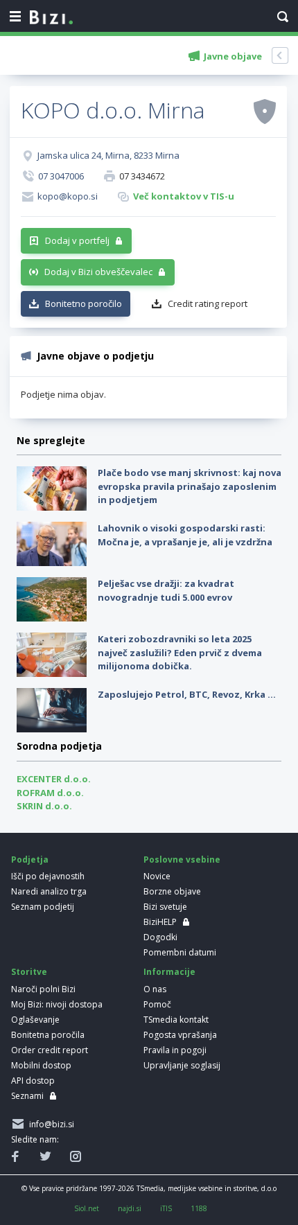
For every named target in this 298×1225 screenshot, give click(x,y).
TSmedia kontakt (176, 1019)
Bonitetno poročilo (83, 303)
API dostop (33, 1080)
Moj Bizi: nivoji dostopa (57, 1004)
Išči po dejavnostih (48, 876)
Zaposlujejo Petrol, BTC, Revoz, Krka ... (187, 694)
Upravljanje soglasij (181, 1065)
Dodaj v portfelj (77, 240)
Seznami (27, 1096)
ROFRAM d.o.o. (50, 792)
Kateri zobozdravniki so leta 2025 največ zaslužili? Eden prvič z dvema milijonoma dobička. (180, 652)
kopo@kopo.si (67, 196)
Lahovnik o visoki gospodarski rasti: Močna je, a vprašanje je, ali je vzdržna (185, 535)
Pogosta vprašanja (180, 1035)
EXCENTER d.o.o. (54, 779)
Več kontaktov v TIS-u (183, 196)
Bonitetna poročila (48, 1035)
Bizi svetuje (165, 907)
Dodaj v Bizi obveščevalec (98, 271)
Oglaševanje (35, 1019)
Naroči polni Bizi (43, 989)
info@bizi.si (49, 1124)
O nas (154, 989)
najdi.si (129, 1208)
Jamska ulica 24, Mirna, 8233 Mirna (108, 155)
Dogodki (160, 937)
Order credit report (49, 1050)
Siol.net (86, 1208)
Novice (156, 876)
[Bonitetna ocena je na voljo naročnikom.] (265, 111)
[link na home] (51, 18)
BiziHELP (160, 922)
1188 (199, 1208)
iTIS (166, 1208)
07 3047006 (61, 176)
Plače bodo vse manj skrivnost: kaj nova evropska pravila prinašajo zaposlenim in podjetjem (189, 486)
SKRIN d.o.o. (44, 806)
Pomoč (157, 1004)
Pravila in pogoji (175, 1050)
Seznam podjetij (42, 907)
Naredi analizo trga (49, 891)
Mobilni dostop (41, 1065)
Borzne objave (172, 891)
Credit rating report (207, 303)
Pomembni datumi (179, 952)
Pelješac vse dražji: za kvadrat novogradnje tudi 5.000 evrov (166, 590)
